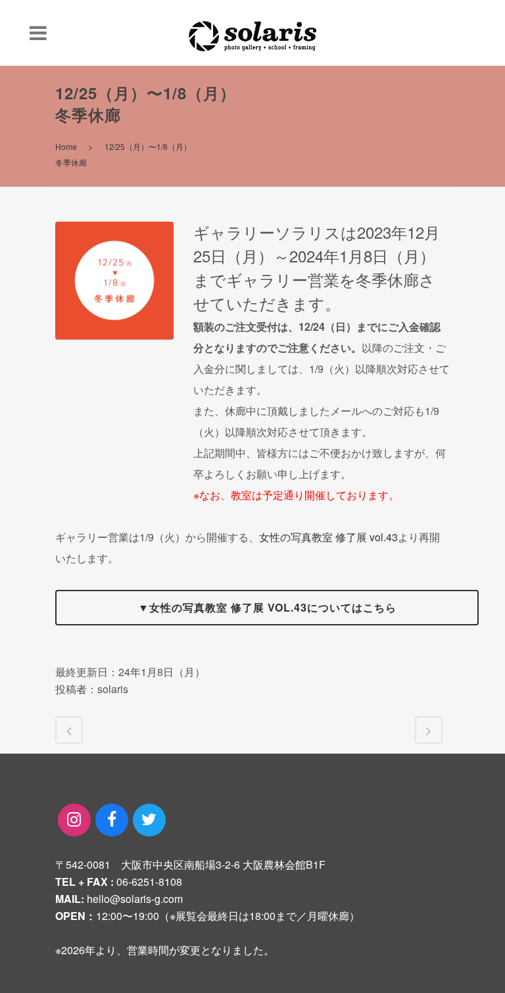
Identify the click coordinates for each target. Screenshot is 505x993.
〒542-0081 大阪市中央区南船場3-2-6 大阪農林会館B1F (190, 864)
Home (66, 146)
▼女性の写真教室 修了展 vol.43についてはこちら (267, 607)
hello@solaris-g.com (135, 898)
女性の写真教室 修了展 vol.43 (328, 537)
